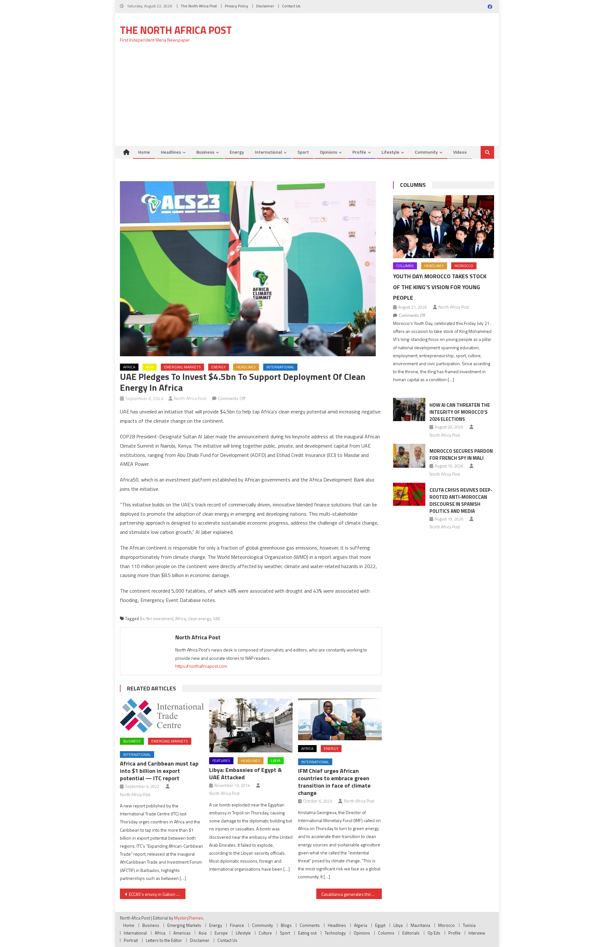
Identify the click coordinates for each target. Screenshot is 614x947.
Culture (265, 933)
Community (426, 152)
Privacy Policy (236, 6)
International (268, 152)
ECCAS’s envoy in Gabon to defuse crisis (157, 894)
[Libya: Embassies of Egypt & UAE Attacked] (251, 725)
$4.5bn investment (156, 618)
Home (144, 152)
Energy (237, 152)
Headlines (171, 152)
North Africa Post (190, 398)
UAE (216, 618)
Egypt (380, 925)
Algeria (360, 925)
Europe (221, 933)
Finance (237, 925)
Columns (413, 185)
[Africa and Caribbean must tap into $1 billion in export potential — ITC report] (162, 715)
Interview (476, 933)
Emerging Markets (182, 367)
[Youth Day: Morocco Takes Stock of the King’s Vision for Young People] (443, 226)
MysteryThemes (188, 918)
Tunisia (469, 925)
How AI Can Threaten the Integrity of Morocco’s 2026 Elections (459, 412)
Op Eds (434, 933)
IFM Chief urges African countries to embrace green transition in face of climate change (334, 781)
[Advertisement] (307, 98)
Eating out (307, 933)
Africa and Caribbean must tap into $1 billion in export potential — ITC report (159, 770)
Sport (303, 152)
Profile (359, 152)
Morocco (463, 266)
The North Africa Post (199, 6)
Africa (129, 367)
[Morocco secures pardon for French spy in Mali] (409, 456)
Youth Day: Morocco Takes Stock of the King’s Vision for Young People (439, 287)
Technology (335, 933)
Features (221, 761)
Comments (310, 925)
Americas (182, 933)
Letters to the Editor (164, 940)
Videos (460, 152)
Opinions (328, 152)
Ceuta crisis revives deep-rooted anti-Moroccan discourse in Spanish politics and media (460, 500)
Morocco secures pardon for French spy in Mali (461, 454)
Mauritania (420, 925)
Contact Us (291, 6)
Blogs (286, 925)
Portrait (131, 940)
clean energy (199, 618)
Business (205, 152)
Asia (150, 367)
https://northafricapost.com (201, 666)
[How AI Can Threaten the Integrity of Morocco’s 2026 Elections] (409, 409)
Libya (275, 761)
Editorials (411, 933)
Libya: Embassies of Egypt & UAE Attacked (245, 773)
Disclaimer (265, 6)
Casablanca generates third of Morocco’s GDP (351, 894)
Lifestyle (390, 152)
